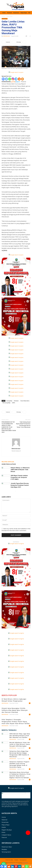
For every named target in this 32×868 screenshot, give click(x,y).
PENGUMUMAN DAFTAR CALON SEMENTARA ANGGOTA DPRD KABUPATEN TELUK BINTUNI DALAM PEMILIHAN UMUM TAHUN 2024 (9, 427)
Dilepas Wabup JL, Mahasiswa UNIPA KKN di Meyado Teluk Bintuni (20, 469)
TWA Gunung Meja (6, 402)
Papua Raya (9, 16)
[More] (24, 42)
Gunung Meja (9, 400)
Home (3, 16)
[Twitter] (6, 79)
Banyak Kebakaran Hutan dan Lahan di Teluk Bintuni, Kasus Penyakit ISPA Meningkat (19, 744)
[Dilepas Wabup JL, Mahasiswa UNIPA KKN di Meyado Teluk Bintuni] (6, 469)
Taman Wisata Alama (24, 400)
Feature (4, 837)
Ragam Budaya (7, 830)
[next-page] (17, 491)
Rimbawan (16, 400)
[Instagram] (12, 79)
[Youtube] (17, 454)
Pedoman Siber (7, 847)
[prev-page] (14, 491)
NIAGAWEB (25, 862)
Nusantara (5, 822)
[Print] (19, 79)
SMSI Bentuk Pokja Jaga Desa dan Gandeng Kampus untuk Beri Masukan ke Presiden (19, 735)
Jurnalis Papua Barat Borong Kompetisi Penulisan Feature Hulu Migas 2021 (20, 485)
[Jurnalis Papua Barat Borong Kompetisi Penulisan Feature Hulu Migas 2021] (6, 485)
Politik (4, 827)
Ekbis (3, 832)
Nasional (4, 820)
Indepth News (6, 835)
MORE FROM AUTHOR (9, 464)
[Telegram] (16, 79)
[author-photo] (16, 446)
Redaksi (4, 849)
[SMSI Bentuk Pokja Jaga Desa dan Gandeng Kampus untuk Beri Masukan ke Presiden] (5, 736)
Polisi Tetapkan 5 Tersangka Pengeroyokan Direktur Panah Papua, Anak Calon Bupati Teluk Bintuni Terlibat (16, 721)
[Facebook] (3, 79)
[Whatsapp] (9, 79)
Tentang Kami (6, 852)
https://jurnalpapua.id (16, 450)
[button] (28, 832)
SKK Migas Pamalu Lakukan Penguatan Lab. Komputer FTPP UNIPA (19, 477)
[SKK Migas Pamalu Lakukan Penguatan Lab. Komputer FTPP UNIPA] (6, 477)
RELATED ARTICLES (8, 461)
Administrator (6, 36)
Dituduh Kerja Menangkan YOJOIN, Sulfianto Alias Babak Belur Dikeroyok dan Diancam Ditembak (15, 710)
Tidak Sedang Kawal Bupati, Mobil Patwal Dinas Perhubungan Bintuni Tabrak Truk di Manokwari (23, 424)
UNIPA (13, 402)
